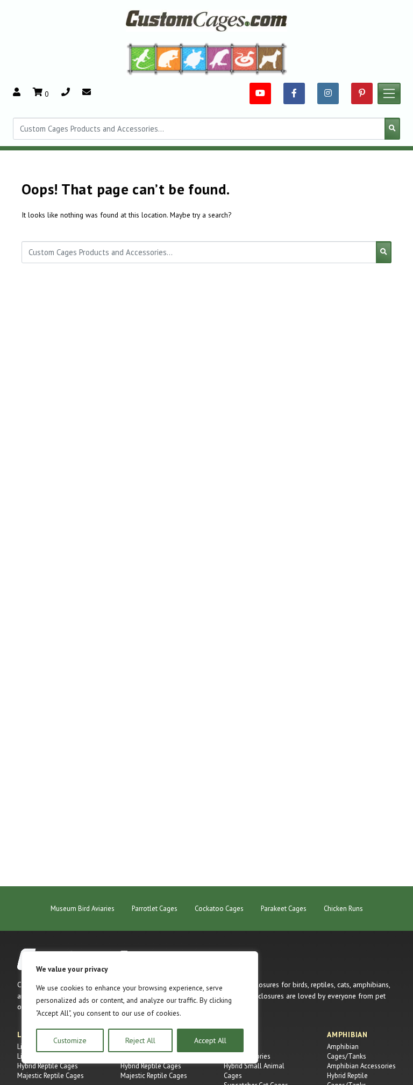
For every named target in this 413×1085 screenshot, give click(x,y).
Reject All (140, 1040)
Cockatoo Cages (219, 908)
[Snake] (245, 58)
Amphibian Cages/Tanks (346, 1051)
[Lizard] (141, 58)
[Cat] (168, 58)
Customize (70, 1040)
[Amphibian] (194, 58)
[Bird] (219, 58)
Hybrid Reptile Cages (47, 1065)
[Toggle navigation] (389, 93)
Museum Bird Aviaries (83, 908)
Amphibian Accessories (361, 1065)
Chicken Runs (343, 908)
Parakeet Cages (284, 908)
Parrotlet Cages (154, 908)
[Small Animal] (272, 58)
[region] (140, 1007)
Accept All (210, 1040)
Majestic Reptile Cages (50, 1075)
